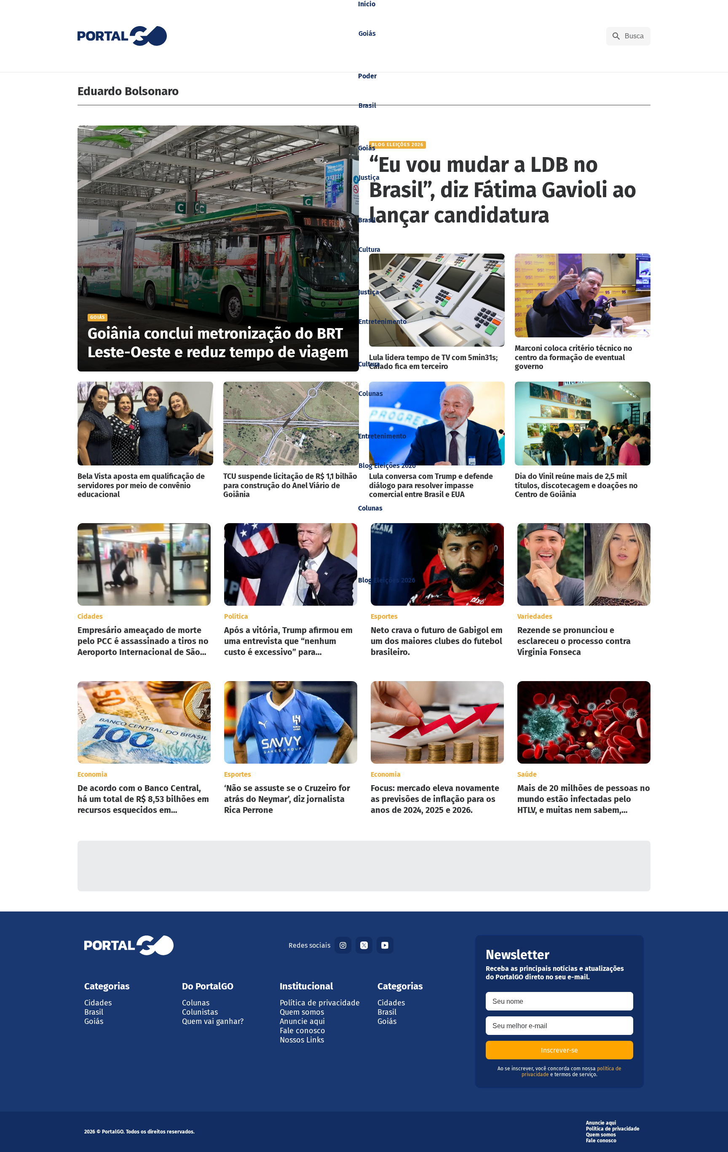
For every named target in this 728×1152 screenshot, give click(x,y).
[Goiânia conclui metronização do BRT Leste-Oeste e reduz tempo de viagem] (218, 249)
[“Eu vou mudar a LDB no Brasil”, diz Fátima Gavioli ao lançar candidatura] (509, 184)
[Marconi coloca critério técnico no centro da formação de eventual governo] (582, 313)
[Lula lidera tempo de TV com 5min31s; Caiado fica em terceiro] (437, 313)
